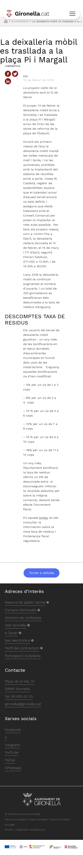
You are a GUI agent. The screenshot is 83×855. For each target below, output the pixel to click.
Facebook (13, 730)
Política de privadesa (15, 819)
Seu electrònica (17, 640)
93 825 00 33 (22, 696)
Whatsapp (13, 768)
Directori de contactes (23, 618)
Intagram (12, 745)
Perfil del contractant (22, 648)
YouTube (11, 752)
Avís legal (10, 824)
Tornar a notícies (41, 573)
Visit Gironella (15, 625)
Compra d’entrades (20, 610)
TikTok (10, 760)
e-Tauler (11, 633)
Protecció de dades (38, 819)
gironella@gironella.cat (23, 704)
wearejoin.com (37, 829)
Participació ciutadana (23, 656)
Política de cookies (59, 819)
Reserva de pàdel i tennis (25, 602)
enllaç (43, 518)
